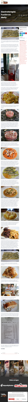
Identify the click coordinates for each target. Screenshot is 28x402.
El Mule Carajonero (14, 378)
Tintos (25, 61)
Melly (21, 29)
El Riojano (21, 52)
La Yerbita (25, 55)
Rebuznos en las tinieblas (7, 370)
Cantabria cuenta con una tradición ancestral (26, 373)
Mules (25, 57)
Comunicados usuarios (22, 370)
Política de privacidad (19, 400)
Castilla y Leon (22, 45)
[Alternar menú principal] (26, 2)
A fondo (12, 19)
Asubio (21, 42)
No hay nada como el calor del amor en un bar (2, 374)
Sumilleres (22, 61)
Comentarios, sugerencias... (7, 372)
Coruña (24, 49)
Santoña (23, 60)
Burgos (21, 43)
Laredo (24, 54)
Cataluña (24, 46)
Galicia (24, 52)
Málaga (21, 58)
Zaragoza (23, 63)
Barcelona (24, 42)
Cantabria (23, 44)
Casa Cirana (24, 44)
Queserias (21, 59)
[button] (26, 392)
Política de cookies (15, 400)
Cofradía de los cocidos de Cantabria (16, 373)
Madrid (21, 56)
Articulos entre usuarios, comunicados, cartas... (21, 372)
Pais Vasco (25, 58)
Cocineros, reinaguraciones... (13, 372)
